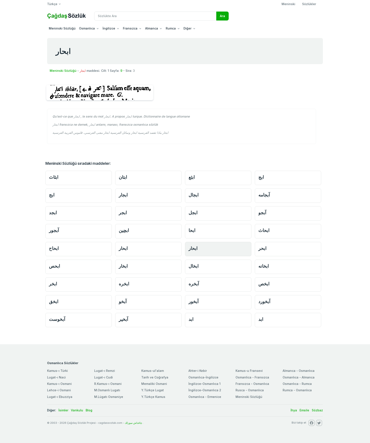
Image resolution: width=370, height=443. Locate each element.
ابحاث (264, 230)
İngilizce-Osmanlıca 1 (204, 384)
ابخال (194, 266)
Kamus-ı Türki (57, 370)
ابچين (124, 230)
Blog (89, 410)
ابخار (123, 266)
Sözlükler (309, 4)
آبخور (194, 301)
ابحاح (54, 248)
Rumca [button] (171, 28)
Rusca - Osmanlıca (250, 390)
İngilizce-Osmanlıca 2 (204, 390)
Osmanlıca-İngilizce (203, 377)
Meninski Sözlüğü (62, 28)
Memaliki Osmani (154, 384)
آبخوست (57, 319)
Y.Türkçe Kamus (153, 397)
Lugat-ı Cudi (103, 377)
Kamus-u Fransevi (249, 370)
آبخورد (264, 301)
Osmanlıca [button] (87, 28)
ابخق (53, 301)
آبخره (194, 283)
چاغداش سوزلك (133, 422)
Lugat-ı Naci (56, 377)
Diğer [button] (187, 28)
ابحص (54, 266)
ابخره (124, 283)
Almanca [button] (151, 28)
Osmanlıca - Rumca (297, 384)
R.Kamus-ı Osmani (108, 384)
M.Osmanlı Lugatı (107, 390)
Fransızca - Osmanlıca (252, 384)
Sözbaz (317, 410)
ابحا (192, 230)
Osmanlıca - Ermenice (204, 397)
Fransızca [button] (130, 28)
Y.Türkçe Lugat (152, 390)
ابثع (192, 177)
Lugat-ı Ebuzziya (59, 397)
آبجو (262, 212)
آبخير (123, 319)
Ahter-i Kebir (197, 370)
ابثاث (53, 177)
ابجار (123, 194)
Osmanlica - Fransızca (252, 377)
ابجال (194, 194)
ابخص (264, 283)
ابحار (123, 248)
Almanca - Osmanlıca (299, 370)
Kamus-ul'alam (152, 370)
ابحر (262, 248)
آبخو (123, 301)
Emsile (304, 410)
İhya (294, 410)
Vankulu (77, 410)
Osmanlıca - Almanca (299, 377)
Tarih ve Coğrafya (154, 377)
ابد (191, 319)
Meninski (288, 4)
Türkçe (52, 4)
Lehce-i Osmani (59, 390)
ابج (261, 177)
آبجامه (264, 194)
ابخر (53, 283)
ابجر (123, 212)
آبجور (54, 230)
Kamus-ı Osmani (59, 384)
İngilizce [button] (109, 28)
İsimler (63, 410)
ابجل (193, 212)
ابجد (53, 212)
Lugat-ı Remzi (104, 370)
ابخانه (263, 266)
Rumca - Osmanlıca (297, 390)
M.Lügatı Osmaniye (108, 397)
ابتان (123, 177)
